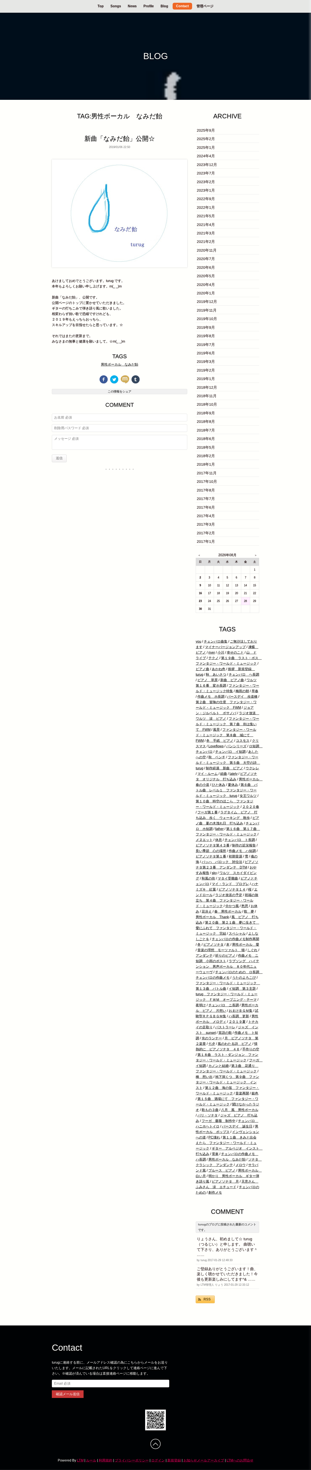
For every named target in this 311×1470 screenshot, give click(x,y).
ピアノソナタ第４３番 (213, 845)
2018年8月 (206, 421)
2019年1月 (206, 379)
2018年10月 (207, 404)
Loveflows (216, 746)
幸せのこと (235, 652)
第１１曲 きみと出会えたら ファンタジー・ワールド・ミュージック (226, 1143)
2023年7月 (206, 173)
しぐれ (252, 950)
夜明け (201, 1005)
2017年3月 (206, 524)
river (211, 652)
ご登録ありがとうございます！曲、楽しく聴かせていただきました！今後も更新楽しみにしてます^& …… (227, 1274)
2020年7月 (206, 259)
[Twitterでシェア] (114, 379)
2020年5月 (206, 276)
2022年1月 (206, 207)
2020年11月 (207, 250)
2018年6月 (206, 439)
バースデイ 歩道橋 (242, 696)
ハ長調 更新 (239, 1016)
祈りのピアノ (225, 955)
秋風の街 (208, 878)
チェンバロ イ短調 (230, 751)
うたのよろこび (244, 977)
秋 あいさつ (216, 674)
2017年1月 (206, 541)
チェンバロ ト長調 (239, 840)
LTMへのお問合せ (240, 1460)
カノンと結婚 (218, 1066)
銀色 (255, 1093)
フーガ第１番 (207, 812)
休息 (218, 840)
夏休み (233, 785)
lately (234, 773)
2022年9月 (206, 199)
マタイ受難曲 (228, 878)
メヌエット (204, 840)
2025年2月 (206, 139)
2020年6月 (206, 267)
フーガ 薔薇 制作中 (218, 1121)
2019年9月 (206, 327)
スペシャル (237, 933)
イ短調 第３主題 (242, 988)
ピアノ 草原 (207, 680)
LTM (80, 1460)
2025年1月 (206, 147)
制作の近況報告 (244, 845)
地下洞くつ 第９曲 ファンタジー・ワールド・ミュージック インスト (227, 1082)
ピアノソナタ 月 (225, 1181)
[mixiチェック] (125, 379)
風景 (216, 729)
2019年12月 (207, 301)
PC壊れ (214, 1137)
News (132, 6)
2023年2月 (206, 182)
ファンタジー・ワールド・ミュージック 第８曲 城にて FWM (226, 735)
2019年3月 (206, 361)
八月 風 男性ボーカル (239, 1110)
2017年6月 (206, 507)
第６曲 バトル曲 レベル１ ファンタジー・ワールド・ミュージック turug (226, 790)
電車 (215, 1154)
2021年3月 (206, 233)
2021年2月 (206, 241)
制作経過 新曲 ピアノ (224, 768)
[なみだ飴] (119, 213)
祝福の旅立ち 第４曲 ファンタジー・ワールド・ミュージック (227, 900)
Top (101, 6)
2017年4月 (206, 516)
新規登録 (174, 1460)
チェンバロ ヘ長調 (244, 674)
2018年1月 (206, 464)
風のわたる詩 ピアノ (235, 1043)
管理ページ (205, 6)
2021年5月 (206, 216)
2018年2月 (206, 456)
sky (214, 873)
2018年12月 (207, 387)
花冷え (207, 911)
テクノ (213, 658)
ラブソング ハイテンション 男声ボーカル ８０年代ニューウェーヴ (227, 966)
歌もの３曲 (210, 1110)
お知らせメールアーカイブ (203, 1460)
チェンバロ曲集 (215, 641)
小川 (220, 652)
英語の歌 (225, 1032)
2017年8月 (206, 490)
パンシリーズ (236, 746)
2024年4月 (206, 156)
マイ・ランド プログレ (230, 884)
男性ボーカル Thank (212, 917)
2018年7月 (206, 430)
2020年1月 (206, 293)
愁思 (244, 906)
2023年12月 (207, 165)
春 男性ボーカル (227, 911)
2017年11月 (207, 473)
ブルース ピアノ (221, 1170)
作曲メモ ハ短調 (242, 851)
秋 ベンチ (216, 757)
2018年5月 (206, 447)
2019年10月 (207, 319)
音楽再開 (242, 1093)
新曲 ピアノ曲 (232, 680)
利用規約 (105, 1460)
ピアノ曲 (202, 669)
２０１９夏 (237, 1021)
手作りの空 (250, 1049)
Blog (164, 6)
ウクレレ (252, 768)
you (198, 641)
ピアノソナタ (213, 944)
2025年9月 (206, 130)
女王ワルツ (248, 796)
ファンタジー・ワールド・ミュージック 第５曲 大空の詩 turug (228, 762)
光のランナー (212, 1038)
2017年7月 (206, 499)
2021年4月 (206, 225)
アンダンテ (204, 955)
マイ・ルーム (207, 773)
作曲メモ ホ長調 (210, 696)
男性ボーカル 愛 (245, 944)
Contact (182, 6)
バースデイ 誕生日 (237, 1126)
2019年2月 (206, 370)
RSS (207, 1299)
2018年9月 (206, 413)
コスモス (242, 740)
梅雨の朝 (242, 691)
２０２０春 (250, 807)
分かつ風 (232, 906)
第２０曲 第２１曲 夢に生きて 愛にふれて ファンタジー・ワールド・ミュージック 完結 (227, 928)
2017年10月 (207, 481)
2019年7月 (206, 344)
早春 (255, 691)
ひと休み (218, 785)
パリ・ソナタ (207, 1115)
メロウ (240, 1165)
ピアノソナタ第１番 (211, 856)
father (219, 829)
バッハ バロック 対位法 (222, 862)
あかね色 (218, 669)
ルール (91, 1460)
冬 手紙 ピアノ (219, 740)
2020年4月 (206, 285)
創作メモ (215, 1192)
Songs (115, 6)
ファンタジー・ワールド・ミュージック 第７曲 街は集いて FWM (227, 724)
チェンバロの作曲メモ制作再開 (235, 939)
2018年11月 (207, 396)
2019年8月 (206, 336)
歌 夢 (249, 911)
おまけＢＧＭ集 (240, 1010)
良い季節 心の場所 (211, 851)
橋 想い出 (204, 1077)
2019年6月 (206, 353)
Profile (148, 6)
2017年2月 (206, 533)
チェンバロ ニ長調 (223, 1005)
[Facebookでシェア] (103, 379)
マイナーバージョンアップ (225, 647)
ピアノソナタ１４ (232, 889)
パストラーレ (225, 1027)
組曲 (223, 773)
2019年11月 (207, 310)
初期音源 (235, 856)
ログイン (158, 1460)
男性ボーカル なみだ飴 (119, 364)
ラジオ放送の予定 (228, 895)
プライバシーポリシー (132, 1460)
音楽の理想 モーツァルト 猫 (221, 950)
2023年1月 (206, 190)
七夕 (211, 1043)
